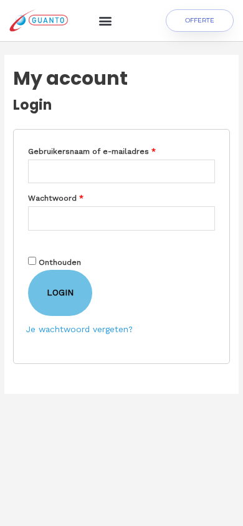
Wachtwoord (69, 197)
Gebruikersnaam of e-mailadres (105, 150)
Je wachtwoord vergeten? (79, 329)
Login (60, 292)
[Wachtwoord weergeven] (34, 241)
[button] (105, 21)
